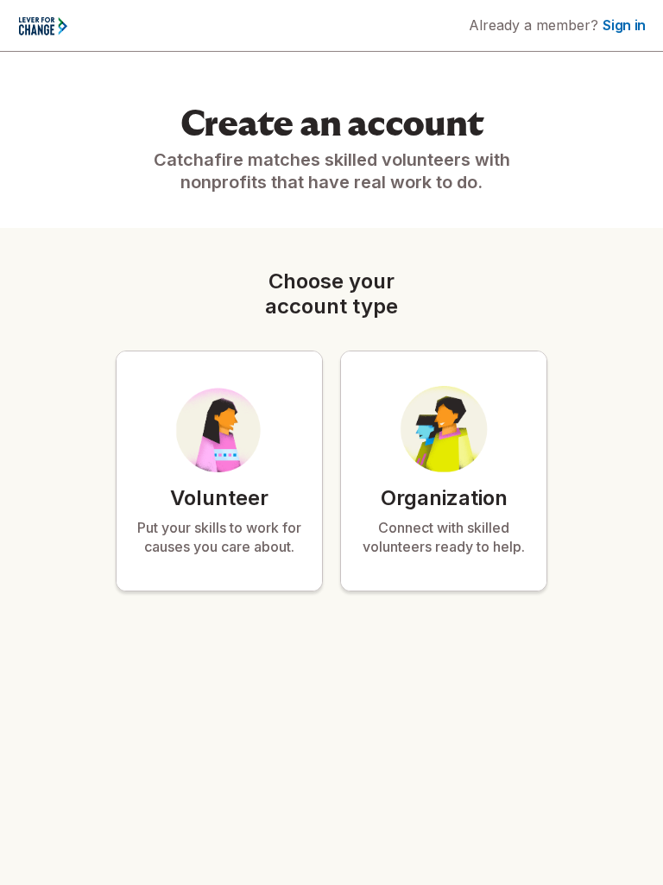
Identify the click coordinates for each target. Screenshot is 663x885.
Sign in (624, 25)
